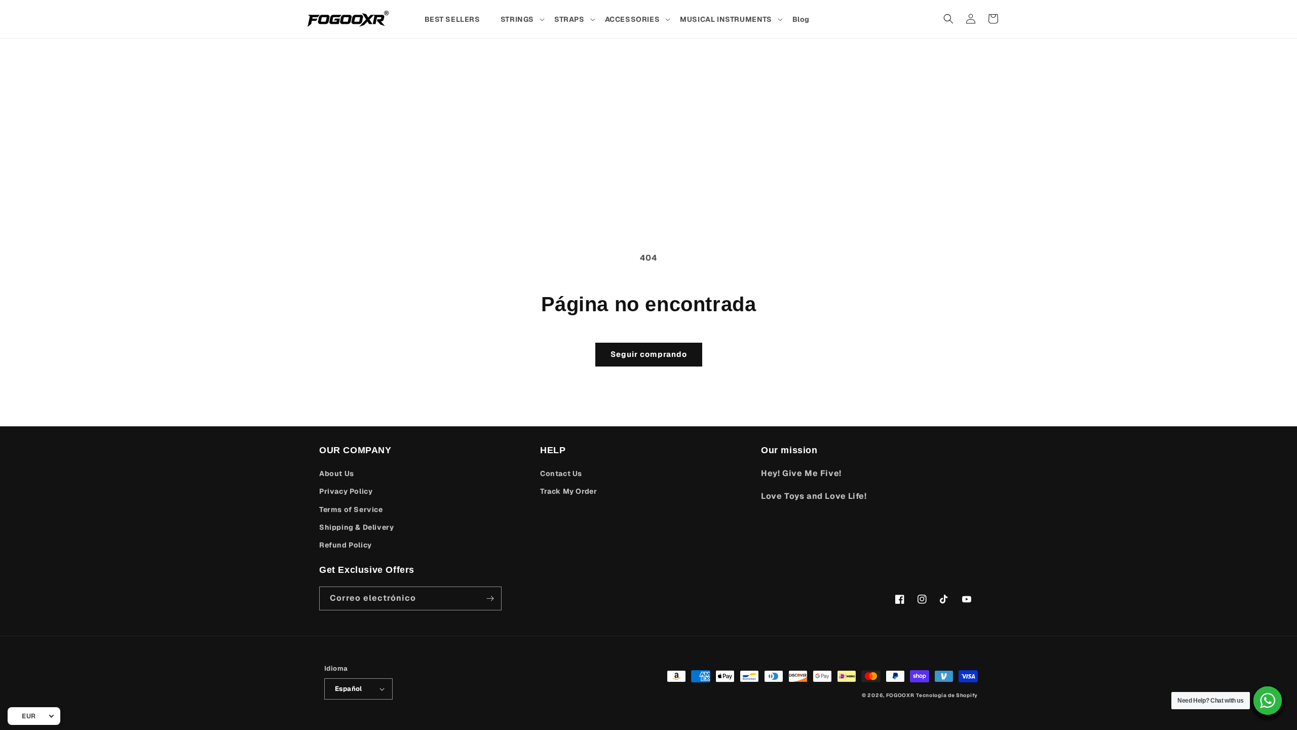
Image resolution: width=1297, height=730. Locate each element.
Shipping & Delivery (356, 527)
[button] (522, 19)
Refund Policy (345, 545)
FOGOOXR (900, 695)
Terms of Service (351, 509)
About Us (336, 473)
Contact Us (561, 473)
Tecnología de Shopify (947, 695)
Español (348, 688)
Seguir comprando (649, 354)
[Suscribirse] (490, 598)
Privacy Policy (345, 491)
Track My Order (568, 491)
